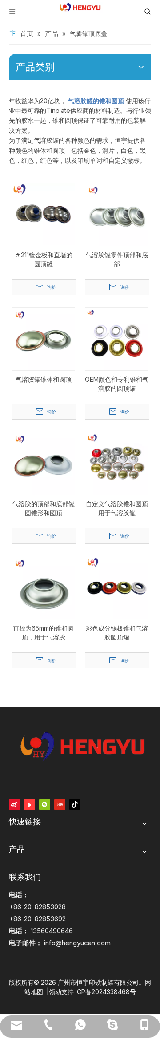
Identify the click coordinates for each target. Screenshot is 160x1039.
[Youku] (29, 804)
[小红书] (59, 804)
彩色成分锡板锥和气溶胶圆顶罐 (117, 632)
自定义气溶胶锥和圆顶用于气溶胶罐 (117, 508)
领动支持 (61, 991)
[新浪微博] (14, 804)
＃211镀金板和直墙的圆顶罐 (43, 259)
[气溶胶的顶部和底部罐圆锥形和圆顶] (43, 462)
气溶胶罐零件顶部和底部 (117, 259)
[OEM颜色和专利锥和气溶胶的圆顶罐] (116, 338)
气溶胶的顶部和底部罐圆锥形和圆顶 (43, 508)
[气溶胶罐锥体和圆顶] (43, 338)
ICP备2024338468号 (106, 991)
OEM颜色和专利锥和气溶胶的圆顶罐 (116, 384)
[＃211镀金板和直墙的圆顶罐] (43, 213)
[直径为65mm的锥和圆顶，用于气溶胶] (43, 587)
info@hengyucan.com (77, 943)
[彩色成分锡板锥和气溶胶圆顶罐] (116, 587)
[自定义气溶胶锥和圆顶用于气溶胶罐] (116, 462)
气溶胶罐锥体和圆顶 (44, 379)
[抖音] (74, 804)
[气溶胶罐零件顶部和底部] (116, 213)
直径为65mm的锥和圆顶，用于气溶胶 (43, 632)
